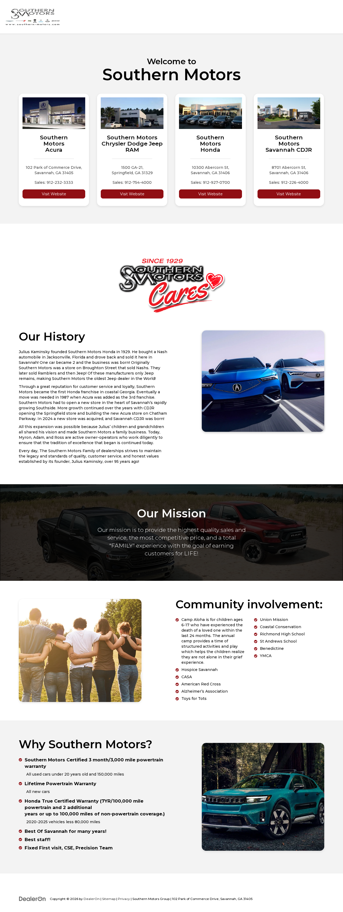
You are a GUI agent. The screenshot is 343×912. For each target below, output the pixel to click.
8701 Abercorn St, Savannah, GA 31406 (288, 170)
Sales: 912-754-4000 (132, 182)
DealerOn (92, 899)
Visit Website (54, 194)
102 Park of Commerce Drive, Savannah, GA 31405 (54, 170)
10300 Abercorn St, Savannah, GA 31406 (210, 170)
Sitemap (108, 899)
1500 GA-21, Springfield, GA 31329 (132, 170)
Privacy (124, 899)
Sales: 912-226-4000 (288, 182)
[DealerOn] (32, 898)
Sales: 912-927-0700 (210, 182)
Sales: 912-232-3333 (54, 182)
